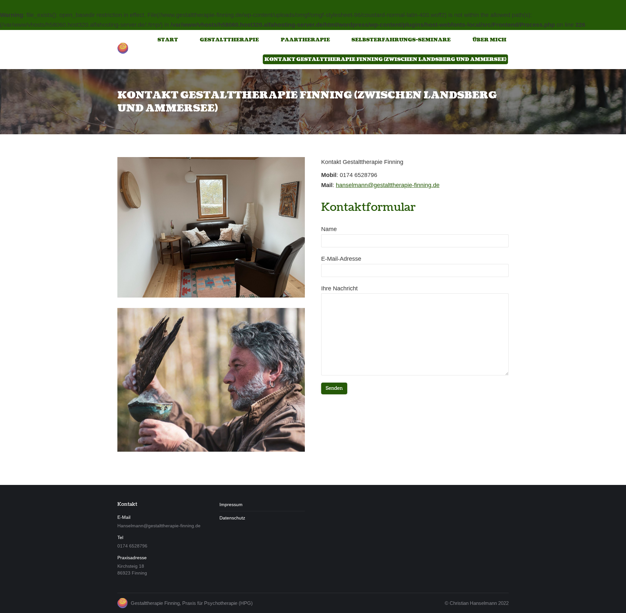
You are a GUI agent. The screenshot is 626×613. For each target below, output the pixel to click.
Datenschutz (232, 517)
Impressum (231, 504)
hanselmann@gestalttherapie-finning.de (388, 185)
